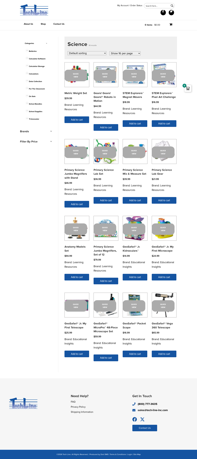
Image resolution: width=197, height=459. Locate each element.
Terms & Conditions (118, 454)
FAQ (73, 401)
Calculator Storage (37, 66)
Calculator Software (37, 59)
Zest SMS (104, 454)
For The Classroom (37, 89)
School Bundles (35, 104)
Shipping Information (82, 412)
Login (129, 454)
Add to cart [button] (77, 119)
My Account (123, 5)
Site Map (137, 454)
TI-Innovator (34, 119)
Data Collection (35, 81)
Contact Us (58, 24)
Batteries (33, 51)
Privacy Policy (78, 406)
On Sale (32, 96)
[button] (134, 419)
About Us (28, 24)
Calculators (33, 74)
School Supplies (35, 111)
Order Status (136, 5)
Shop (43, 24)
